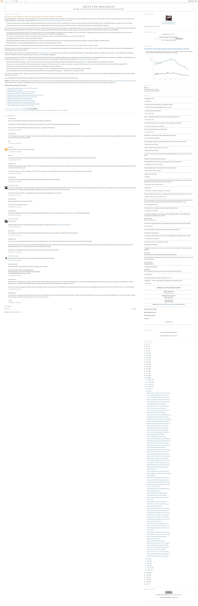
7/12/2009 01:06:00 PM (14, 260)
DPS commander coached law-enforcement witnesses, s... (159, 393)
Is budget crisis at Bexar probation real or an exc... (158, 480)
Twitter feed (169, 277)
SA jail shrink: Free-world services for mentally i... (158, 514)
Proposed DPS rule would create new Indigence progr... (159, 449)
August (149, 388)
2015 (147, 364)
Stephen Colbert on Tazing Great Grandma (156, 412)
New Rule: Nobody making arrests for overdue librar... (159, 456)
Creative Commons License (175, 594)
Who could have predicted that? (63, 224)
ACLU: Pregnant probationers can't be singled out (158, 395)
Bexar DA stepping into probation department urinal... (159, 399)
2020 (147, 353)
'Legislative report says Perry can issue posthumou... (158, 510)
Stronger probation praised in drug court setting (157, 430)
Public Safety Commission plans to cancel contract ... (158, 477)
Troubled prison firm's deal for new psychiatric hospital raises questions (52, 20)
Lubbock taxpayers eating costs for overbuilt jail (157, 458)
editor (9, 147)
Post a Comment (8, 306)
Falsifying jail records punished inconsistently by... (158, 427)
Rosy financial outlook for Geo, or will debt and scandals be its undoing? (24, 104)
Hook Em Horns (11, 256)
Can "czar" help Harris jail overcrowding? (156, 436)
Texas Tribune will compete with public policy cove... (159, 462)
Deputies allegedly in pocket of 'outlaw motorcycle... (158, 464)
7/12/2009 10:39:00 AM (14, 227)
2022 (147, 348)
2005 (147, 579)
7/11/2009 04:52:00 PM (14, 151)
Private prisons (52, 110)
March (148, 565)
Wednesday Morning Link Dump (154, 521)
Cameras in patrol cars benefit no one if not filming (158, 517)
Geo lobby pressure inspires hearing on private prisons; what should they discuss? (25, 95)
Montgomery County (42, 110)
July (148, 391)
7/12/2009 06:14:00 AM (14, 195)
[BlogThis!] (32, 109)
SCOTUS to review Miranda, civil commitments (157, 556)
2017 (147, 360)
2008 (147, 572)
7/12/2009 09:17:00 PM (14, 289)
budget (11, 110)
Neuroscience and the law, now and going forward (158, 406)
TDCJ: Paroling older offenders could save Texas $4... (159, 460)
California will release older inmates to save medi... (158, 451)
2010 (147, 375)
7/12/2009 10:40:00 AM (14, 235)
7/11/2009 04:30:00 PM (14, 143)
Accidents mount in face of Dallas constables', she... (158, 525)
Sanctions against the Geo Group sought (84, 59)
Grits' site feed (172, 34)
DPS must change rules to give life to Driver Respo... (158, 543)
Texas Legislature (63, 110)
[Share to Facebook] (35, 109)
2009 (147, 377)
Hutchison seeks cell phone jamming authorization (158, 497)
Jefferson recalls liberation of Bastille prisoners (157, 493)
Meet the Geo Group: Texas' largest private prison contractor (21, 105)
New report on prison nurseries (153, 486)
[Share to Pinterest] (36, 109)
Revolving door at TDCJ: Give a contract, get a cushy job (20, 93)
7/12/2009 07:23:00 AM (14, 207)
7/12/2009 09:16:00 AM (14, 215)
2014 (147, 366)
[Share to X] (33, 109)
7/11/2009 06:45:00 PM (14, 160)
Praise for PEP (150, 530)
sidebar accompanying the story (72, 45)
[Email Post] (28, 108)
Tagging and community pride (153, 538)
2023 (147, 346)
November (149, 382)
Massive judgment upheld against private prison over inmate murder (23, 88)
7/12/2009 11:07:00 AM (14, 252)
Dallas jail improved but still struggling (155, 434)
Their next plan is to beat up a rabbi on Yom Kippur (158, 534)
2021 (147, 351)
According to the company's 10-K (45, 53)
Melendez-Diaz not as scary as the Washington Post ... (158, 488)
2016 (147, 362)
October (149, 384)
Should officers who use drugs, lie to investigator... (158, 425)
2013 (147, 368)
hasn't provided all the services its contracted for (40, 48)
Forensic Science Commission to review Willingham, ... (159, 438)
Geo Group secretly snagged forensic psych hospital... (158, 508)
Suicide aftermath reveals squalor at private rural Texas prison (21, 100)
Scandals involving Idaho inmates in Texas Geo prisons (20, 98)
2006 (147, 577)
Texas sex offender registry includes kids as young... (158, 471)
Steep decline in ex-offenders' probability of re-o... (158, 523)
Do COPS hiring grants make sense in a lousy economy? (159, 419)
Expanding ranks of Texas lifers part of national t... (158, 443)
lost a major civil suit (23, 59)
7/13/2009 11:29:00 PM (14, 302)
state (85, 61)
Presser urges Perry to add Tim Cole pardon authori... (158, 554)
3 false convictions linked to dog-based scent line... (158, 545)
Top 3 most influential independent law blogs (167, 304)
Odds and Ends (150, 499)
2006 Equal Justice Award (169, 293)
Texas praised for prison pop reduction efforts (157, 495)
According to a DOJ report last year (90, 48)
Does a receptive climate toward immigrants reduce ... (159, 532)
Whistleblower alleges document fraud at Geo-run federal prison (22, 91)
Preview (163, 40)
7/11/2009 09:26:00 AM (14, 130)
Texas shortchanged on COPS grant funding (156, 404)
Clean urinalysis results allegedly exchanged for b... (158, 547)
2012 (147, 371)
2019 (147, 355)
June (148, 558)
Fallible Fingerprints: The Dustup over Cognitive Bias (159, 473)
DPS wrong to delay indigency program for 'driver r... (159, 484)
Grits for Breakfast (99, 6)
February (149, 567)
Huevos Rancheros (174, 335)
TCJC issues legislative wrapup (153, 491)
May (148, 561)
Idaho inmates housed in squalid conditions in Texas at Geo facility (22, 97)
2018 (147, 357)
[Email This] (30, 109)
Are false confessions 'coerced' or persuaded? (157, 408)
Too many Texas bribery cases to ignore (155, 540)
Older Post (134, 309)
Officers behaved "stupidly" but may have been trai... (158, 445)
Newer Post (7, 309)
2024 (147, 344)
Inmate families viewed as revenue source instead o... (158, 551)
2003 (147, 584)
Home (70, 309)
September (149, 386)
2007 (147, 575)
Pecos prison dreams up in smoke (15, 90)
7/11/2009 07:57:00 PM (14, 181)
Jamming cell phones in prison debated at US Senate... (159, 482)
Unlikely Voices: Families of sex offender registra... (158, 504)
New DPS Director (151, 475)
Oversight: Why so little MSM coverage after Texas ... (159, 512)
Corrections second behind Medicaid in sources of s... (158, 397)
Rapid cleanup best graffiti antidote (154, 506)
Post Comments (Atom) (16, 312)
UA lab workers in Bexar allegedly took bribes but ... (158, 432)
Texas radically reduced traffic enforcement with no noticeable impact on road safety (166, 49)
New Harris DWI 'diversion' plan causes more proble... (159, 401)
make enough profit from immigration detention (121, 80)
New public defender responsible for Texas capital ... (158, 417)
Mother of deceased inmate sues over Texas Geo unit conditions (22, 102)
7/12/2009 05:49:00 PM (14, 275)
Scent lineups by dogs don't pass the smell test (157, 501)
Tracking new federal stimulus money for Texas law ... (159, 519)
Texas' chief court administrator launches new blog (158, 454)
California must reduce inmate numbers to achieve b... (159, 421)
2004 (147, 581)
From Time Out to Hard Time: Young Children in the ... (159, 414)
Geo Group (24, 110)
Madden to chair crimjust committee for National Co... (159, 423)
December (149, 379)
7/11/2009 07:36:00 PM (14, 173)
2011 (147, 373)
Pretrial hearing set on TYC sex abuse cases (156, 549)
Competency (17, 110)
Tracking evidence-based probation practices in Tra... (158, 410)
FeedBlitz (174, 40)
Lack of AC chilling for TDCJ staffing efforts (157, 536)
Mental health (32, 110)
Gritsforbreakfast (12, 185)
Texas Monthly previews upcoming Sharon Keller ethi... (159, 441)
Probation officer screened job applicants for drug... (158, 467)
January (149, 570)
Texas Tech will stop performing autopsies (156, 447)
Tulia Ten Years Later (151, 469)
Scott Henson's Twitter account (153, 26)
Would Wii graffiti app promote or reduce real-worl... (158, 527)
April (148, 563)
